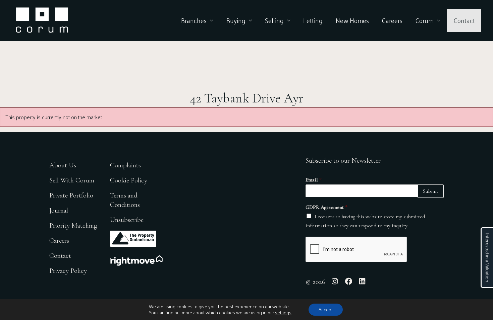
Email (314, 179)
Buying (235, 20)
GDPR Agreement (326, 207)
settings (283, 313)
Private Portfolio (71, 195)
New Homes (352, 20)
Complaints (125, 165)
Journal (58, 210)
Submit (430, 191)
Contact (464, 20)
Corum (424, 20)
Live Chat (487, 257)
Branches (194, 20)
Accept (326, 309)
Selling (274, 20)
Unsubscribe (127, 220)
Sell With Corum (71, 180)
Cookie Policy (128, 180)
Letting (313, 20)
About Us (62, 165)
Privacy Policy (68, 270)
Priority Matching (73, 225)
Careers (392, 20)
